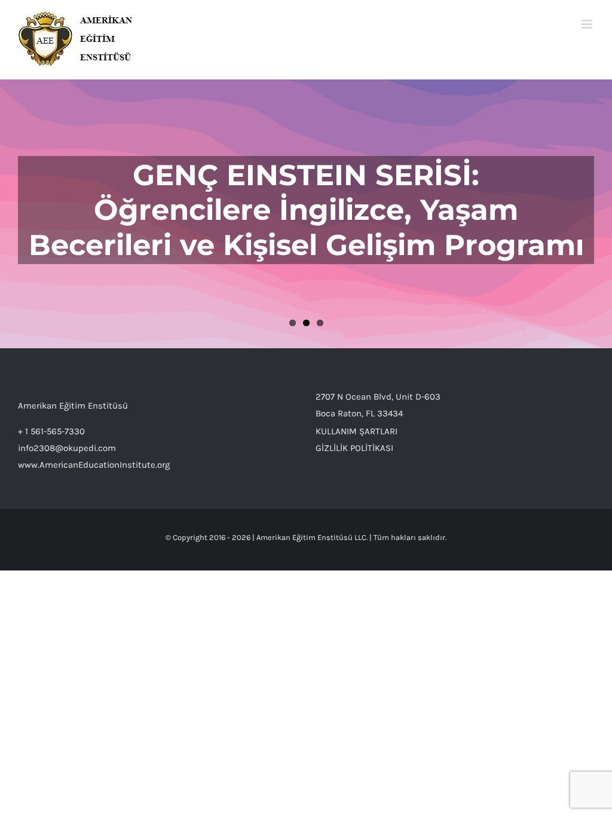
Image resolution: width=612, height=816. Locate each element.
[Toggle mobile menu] (588, 24)
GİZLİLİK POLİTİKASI (354, 448)
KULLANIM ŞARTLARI (356, 431)
